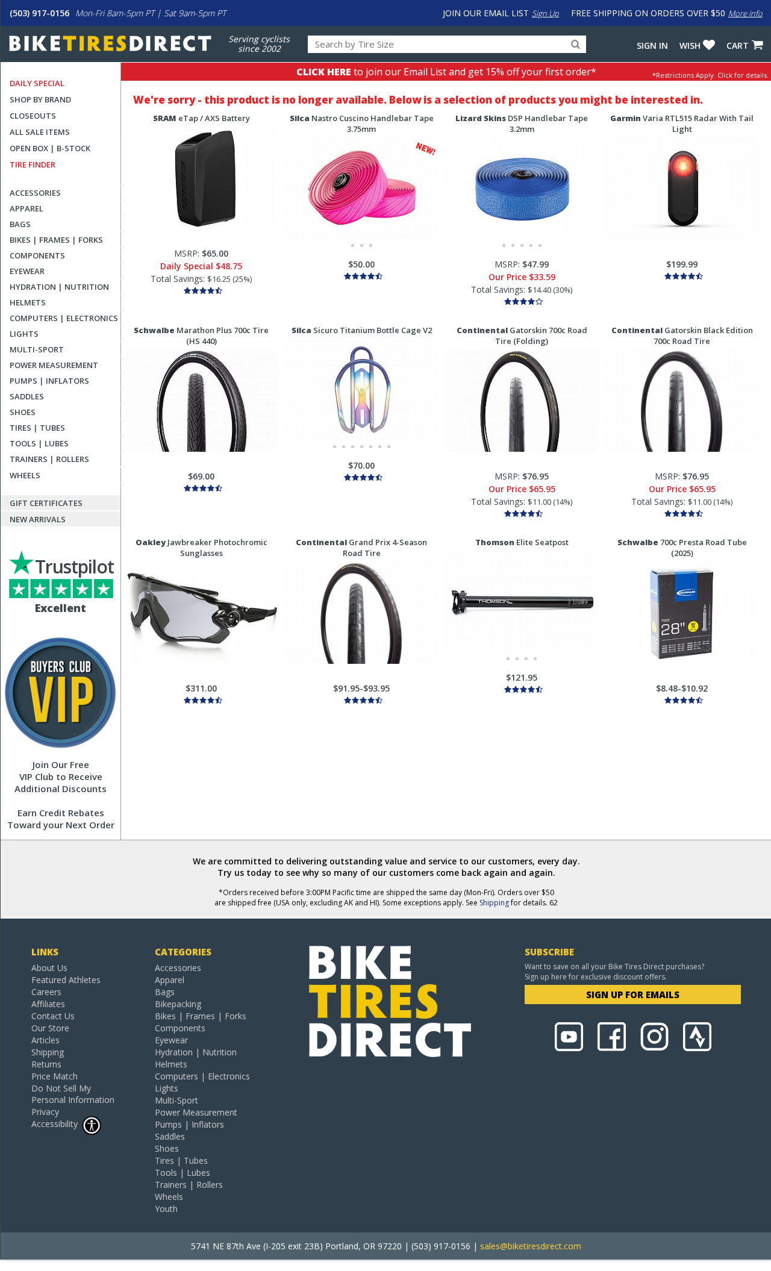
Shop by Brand (40, 99)
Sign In (652, 45)
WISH (690, 45)
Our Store (50, 1028)
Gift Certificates (46, 503)
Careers (46, 992)
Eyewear (27, 271)
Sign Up (545, 13)
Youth (166, 1208)
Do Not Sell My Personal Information (72, 1093)
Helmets (28, 302)
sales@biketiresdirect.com (530, 1246)
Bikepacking (178, 1004)
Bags (20, 224)
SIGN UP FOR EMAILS (632, 994)
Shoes (23, 412)
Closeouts (33, 115)
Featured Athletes (66, 979)
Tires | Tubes (37, 427)
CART (737, 45)
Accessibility (54, 1123)
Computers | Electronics (64, 318)
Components (37, 255)
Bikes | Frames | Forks (56, 239)
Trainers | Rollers (49, 459)
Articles (45, 1040)
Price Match (54, 1076)
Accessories (35, 192)
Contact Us (53, 1016)
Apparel (26, 208)
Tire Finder (32, 164)
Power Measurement (54, 365)
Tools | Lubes (39, 443)
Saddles (27, 396)
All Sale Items (40, 131)
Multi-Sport (37, 349)
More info (745, 13)
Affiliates (48, 1004)
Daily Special (37, 83)
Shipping (494, 903)
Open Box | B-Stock (50, 148)
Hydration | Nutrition (59, 286)
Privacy (45, 1111)
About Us (49, 967)
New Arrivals (38, 519)
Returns (46, 1064)
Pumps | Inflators (49, 380)
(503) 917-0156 (39, 13)
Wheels (25, 475)
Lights (24, 333)
